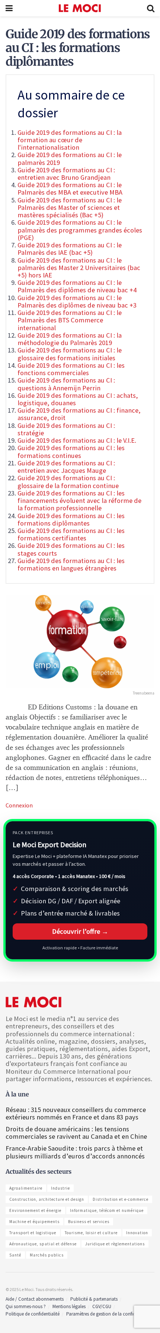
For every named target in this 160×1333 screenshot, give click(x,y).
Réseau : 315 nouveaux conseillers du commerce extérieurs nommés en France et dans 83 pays (76, 1113)
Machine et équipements (34, 1221)
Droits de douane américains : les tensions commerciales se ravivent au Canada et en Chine (76, 1133)
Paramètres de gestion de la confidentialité (108, 1314)
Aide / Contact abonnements (35, 1299)
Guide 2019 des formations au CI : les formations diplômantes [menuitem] (71, 519)
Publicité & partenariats (94, 1299)
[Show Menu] (9, 8)
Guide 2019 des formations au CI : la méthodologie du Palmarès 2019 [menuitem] (69, 339)
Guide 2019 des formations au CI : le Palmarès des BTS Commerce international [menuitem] (69, 320)
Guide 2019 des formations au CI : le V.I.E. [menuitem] (76, 440)
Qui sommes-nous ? (26, 1306)
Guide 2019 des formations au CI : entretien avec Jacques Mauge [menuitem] (66, 467)
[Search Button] (150, 8)
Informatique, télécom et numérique (107, 1210)
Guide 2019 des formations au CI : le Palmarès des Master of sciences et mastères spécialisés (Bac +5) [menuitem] (69, 207)
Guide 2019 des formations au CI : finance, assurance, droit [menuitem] (79, 414)
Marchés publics (47, 1255)
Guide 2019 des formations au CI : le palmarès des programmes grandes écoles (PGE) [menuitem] (79, 229)
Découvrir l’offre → (80, 931)
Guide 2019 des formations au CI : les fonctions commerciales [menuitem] (71, 369)
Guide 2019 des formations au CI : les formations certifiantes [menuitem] (71, 534)
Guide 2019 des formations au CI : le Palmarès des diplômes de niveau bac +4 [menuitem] (77, 286)
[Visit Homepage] (80, 8)
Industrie (60, 1188)
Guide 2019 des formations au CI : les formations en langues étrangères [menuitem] (71, 564)
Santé (15, 1255)
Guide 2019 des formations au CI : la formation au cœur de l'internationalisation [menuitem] (69, 140)
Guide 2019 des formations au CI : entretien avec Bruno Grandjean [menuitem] (66, 174)
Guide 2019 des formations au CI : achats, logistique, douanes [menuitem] (77, 399)
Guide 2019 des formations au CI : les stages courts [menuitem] (71, 549)
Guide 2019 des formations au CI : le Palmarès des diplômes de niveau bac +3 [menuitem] (77, 301)
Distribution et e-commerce (120, 1199)
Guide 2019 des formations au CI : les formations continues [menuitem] (71, 451)
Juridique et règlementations (115, 1243)
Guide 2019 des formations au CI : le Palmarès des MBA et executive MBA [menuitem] (69, 188)
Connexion (19, 805)
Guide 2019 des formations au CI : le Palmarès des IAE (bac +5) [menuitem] (69, 249)
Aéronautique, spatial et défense (43, 1243)
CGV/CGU (101, 1306)
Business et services (88, 1221)
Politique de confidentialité (33, 1314)
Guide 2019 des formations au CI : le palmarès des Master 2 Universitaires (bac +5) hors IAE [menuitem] (78, 267)
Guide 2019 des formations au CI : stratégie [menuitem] (66, 429)
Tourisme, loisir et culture (91, 1232)
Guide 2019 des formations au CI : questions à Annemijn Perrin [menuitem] (66, 384)
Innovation (137, 1232)
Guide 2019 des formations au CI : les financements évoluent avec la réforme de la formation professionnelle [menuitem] (79, 500)
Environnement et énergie (35, 1210)
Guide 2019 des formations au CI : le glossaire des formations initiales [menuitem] (69, 354)
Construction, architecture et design (46, 1199)
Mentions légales (69, 1306)
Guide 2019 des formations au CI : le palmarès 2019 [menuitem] (69, 158)
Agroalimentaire (25, 1188)
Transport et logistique (32, 1232)
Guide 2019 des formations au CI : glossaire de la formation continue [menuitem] (68, 482)
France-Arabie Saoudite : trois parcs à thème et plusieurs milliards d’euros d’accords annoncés (75, 1152)
